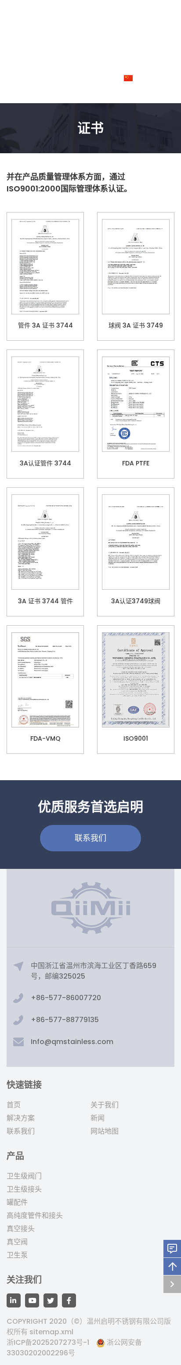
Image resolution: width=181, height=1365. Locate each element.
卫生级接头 (24, 1189)
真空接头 (21, 1229)
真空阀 (17, 1242)
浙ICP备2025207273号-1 (48, 1342)
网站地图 (104, 1131)
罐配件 (17, 1202)
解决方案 (21, 1118)
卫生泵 (17, 1255)
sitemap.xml (51, 1332)
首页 (14, 1105)
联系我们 (21, 1131)
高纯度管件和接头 (35, 1215)
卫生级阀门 (24, 1176)
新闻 (97, 1118)
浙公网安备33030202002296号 (74, 1347)
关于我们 (104, 1105)
